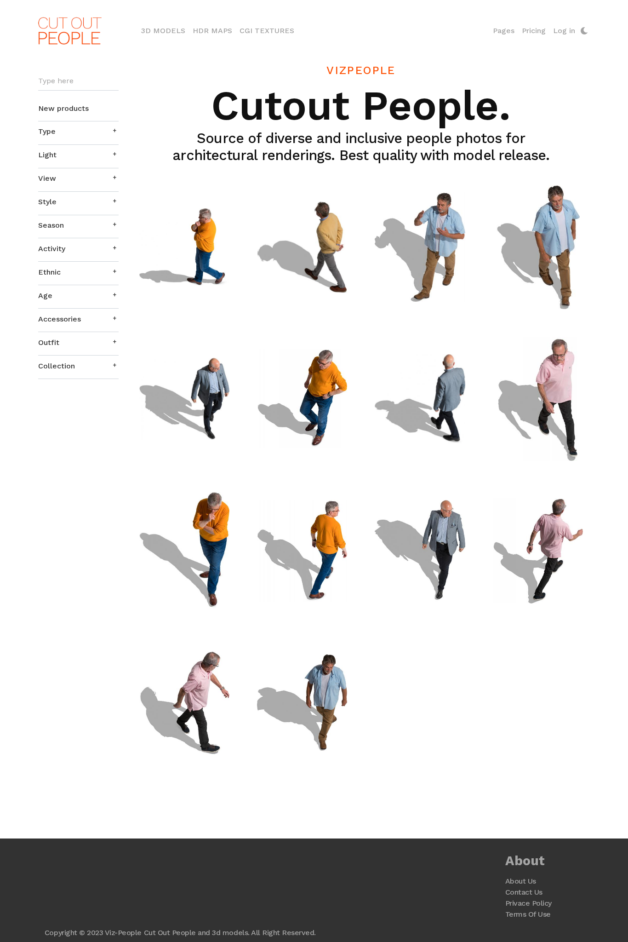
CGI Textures (267, 30)
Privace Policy (528, 903)
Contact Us (523, 892)
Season (51, 225)
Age (45, 295)
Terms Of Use (528, 914)
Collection (56, 366)
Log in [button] (564, 30)
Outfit (48, 342)
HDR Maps (212, 30)
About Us (520, 881)
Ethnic (49, 272)
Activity (51, 248)
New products (63, 108)
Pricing (534, 30)
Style (47, 201)
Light (47, 154)
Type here (56, 81)
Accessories (59, 319)
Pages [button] (503, 30)
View (47, 178)
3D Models (165, 30)
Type (47, 131)
